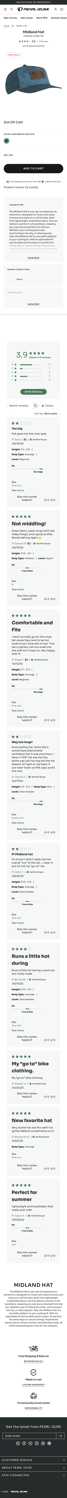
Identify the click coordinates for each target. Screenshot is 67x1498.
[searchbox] (19, 405)
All (13, 26)
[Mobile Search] (11, 9)
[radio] (6, 141)
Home (6, 26)
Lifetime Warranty (33, 1384)
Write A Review (33, 391)
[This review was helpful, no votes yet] (45, 500)
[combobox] (47, 413)
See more (18, 490)
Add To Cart (33, 168)
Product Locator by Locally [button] (21, 187)
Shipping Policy (33, 1361)
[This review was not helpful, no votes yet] (51, 500)
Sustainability (33, 1408)
